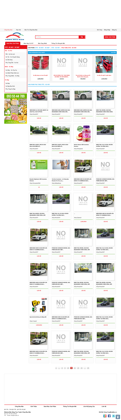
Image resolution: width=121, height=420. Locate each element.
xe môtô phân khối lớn (12, 73)
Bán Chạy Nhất (42, 43)
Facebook (109, 415)
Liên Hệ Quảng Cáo (89, 406)
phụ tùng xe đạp (10, 89)
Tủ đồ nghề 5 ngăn (84, 75)
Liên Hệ (104, 406)
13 (78, 368)
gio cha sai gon (21, 409)
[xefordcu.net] (15, 109)
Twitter (113, 415)
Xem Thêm (113, 52)
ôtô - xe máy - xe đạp (12, 47)
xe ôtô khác (9, 60)
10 (68, 368)
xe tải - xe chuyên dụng (13, 57)
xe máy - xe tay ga (11, 70)
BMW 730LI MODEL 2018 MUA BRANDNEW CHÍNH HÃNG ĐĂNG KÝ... (104, 112)
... (74, 213)
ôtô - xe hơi (8, 50)
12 (74, 368)
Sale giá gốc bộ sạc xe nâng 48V (38, 317)
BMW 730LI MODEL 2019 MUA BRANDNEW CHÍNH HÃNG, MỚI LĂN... (37, 215)
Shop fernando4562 (35, 183)
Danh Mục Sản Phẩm (13, 43)
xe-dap (8, 83)
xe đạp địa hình (10, 86)
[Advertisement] (60, 14)
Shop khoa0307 (34, 114)
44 (88, 368)
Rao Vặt (18, 30)
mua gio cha (12, 409)
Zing (104, 415)
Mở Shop (99, 30)
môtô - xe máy (9, 66)
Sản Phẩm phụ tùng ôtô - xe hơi (39, 84)
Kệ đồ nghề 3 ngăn (63, 75)
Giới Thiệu (34, 406)
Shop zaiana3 (77, 217)
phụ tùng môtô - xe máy (12, 76)
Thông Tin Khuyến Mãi (58, 43)
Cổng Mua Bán (8, 30)
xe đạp (7, 80)
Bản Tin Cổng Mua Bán (31, 30)
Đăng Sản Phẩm (110, 37)
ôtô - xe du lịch (10, 54)
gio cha (6, 409)
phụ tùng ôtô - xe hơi (12, 62)
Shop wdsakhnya (56, 183)
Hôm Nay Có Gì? (28, 43)
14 (81, 368)
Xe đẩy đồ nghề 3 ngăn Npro (42, 75)
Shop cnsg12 (33, 321)
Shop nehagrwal (78, 148)
